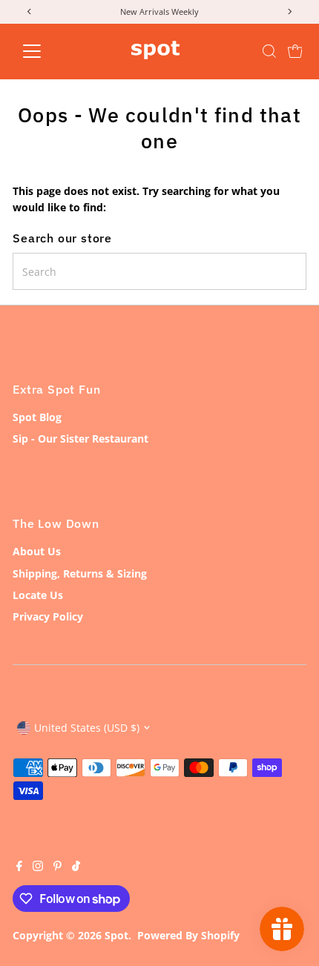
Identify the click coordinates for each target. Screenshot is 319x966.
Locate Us (38, 595)
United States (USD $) (86, 728)
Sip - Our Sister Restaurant (80, 438)
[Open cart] (295, 51)
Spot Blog (37, 417)
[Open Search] (269, 51)
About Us (37, 551)
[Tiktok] (76, 867)
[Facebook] (19, 867)
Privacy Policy (48, 616)
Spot (116, 935)
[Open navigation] (48, 51)
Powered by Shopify (188, 935)
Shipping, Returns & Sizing (80, 573)
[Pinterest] (57, 867)
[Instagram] (38, 867)
